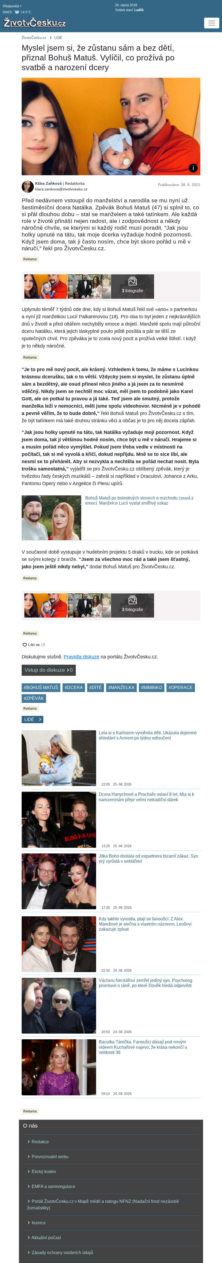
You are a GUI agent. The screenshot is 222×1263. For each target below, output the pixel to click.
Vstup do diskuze (49, 670)
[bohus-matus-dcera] (132, 286)
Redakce (40, 1141)
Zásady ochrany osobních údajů (62, 1252)
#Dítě (95, 687)
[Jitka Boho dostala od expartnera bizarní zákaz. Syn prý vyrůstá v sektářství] (59, 881)
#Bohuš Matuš (41, 687)
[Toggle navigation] (211, 23)
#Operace (181, 687)
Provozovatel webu (49, 1156)
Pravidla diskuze (81, 657)
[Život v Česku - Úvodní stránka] (35, 23)
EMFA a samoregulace (53, 1186)
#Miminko (151, 687)
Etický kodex (43, 1171)
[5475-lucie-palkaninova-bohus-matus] (89, 286)
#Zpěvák (34, 698)
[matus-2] (45, 286)
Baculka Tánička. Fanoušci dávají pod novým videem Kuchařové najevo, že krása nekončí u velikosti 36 (143, 1047)
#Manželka (121, 687)
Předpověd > (12, 6)
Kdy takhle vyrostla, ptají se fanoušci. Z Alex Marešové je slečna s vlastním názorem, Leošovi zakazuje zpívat (145, 924)
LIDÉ (58, 38)
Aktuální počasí (46, 1237)
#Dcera (74, 687)
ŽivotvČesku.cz (34, 38)
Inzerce (38, 1222)
